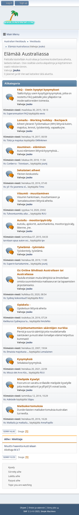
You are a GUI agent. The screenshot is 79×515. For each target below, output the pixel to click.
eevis (42, 113)
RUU (44, 213)
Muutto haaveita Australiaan (20, 446)
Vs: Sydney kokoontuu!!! (15, 298)
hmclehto (45, 321)
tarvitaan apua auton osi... (16, 240)
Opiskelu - (23, 304)
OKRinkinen (41, 140)
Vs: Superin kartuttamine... (16, 263)
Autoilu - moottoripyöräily (34, 220)
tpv (43, 240)
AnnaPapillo (47, 422)
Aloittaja (17, 439)
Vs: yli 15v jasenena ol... (15, 186)
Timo (41, 186)
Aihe (7, 439)
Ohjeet (23, 507)
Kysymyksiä (25, 359)
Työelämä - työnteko (30, 247)
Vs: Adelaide (9, 399)
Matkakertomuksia (30, 406)
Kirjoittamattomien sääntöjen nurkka (42, 328)
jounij (44, 163)
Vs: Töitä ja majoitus (13, 140)
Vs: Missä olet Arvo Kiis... (15, 372)
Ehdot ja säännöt (37, 507)
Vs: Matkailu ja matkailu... (16, 422)
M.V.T (17, 449)
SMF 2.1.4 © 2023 (31, 511)
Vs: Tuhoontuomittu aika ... (16, 213)
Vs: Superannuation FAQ (15, 113)
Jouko (41, 46)
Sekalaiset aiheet (28, 170)
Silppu (31, 399)
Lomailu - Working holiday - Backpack (42, 120)
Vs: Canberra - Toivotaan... (16, 163)
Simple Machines (48, 511)
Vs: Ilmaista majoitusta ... (16, 351)
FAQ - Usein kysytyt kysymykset (38, 89)
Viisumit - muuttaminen (33, 193)
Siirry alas (9, 431)
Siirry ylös (9, 457)
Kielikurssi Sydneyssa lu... (16, 321)
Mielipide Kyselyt (28, 379)
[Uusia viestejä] (10, 97)
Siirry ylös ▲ (53, 507)
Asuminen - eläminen (31, 147)
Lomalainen (46, 351)
